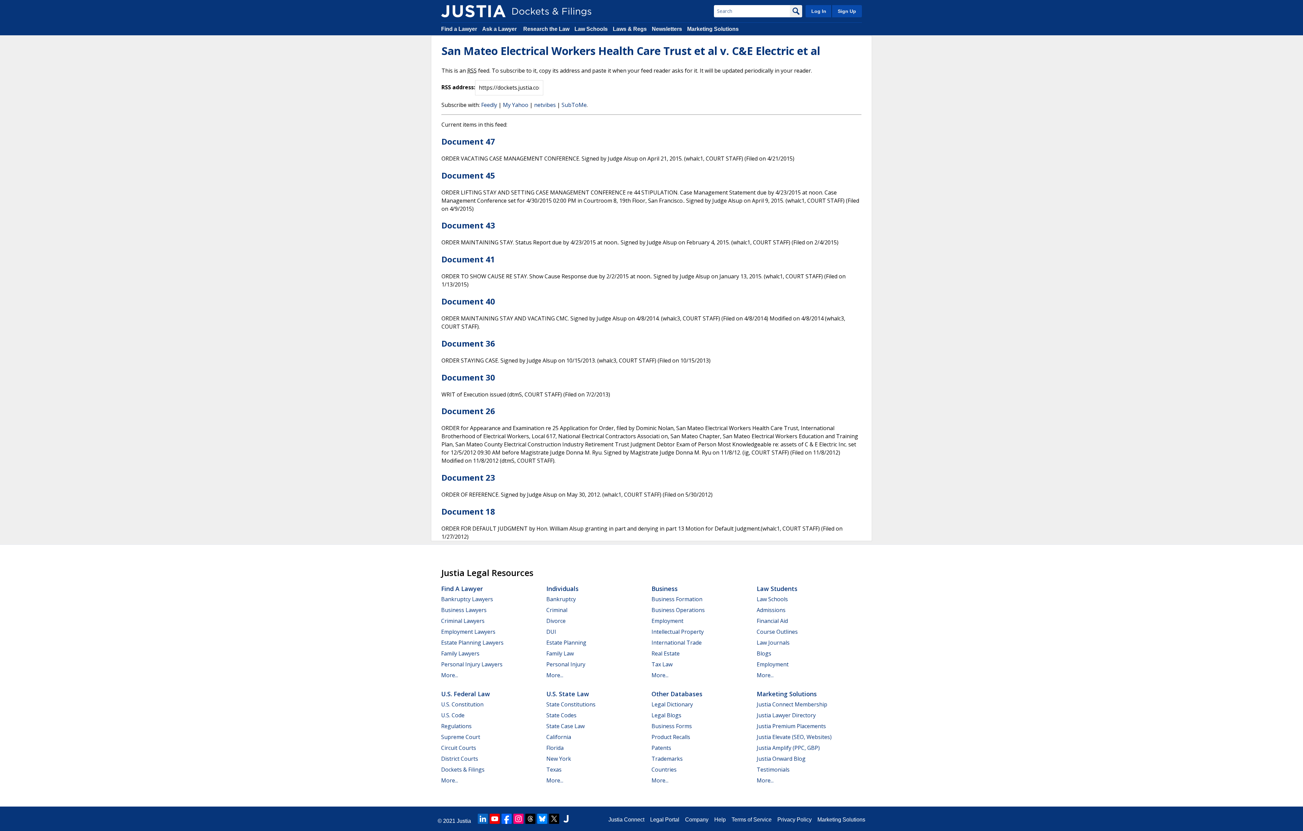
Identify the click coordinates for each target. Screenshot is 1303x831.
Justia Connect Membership (792, 704)
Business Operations (678, 610)
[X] (554, 819)
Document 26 (468, 411)
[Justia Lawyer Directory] (566, 819)
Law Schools (591, 29)
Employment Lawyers (468, 631)
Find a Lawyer (459, 29)
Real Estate (666, 653)
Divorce (556, 621)
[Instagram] (518, 819)
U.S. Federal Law (465, 694)
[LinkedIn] (483, 819)
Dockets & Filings (463, 769)
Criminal (556, 610)
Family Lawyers (460, 653)
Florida (555, 748)
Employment (667, 621)
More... (449, 675)
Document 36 (468, 343)
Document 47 (468, 141)
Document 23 (468, 477)
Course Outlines (777, 631)
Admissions (771, 610)
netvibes (545, 105)
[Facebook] (507, 819)
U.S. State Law (567, 694)
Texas (554, 769)
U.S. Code (453, 715)
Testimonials (773, 769)
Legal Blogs (666, 715)
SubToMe (574, 105)
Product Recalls (671, 737)
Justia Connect (626, 820)
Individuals (562, 589)
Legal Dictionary (672, 704)
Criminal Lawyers (463, 621)
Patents (661, 748)
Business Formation (677, 599)
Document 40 (468, 301)
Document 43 (468, 225)
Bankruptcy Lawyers (467, 599)
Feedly (489, 105)
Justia (464, 821)
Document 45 (468, 175)
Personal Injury (565, 664)
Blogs (764, 653)
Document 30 (468, 377)
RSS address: (458, 87)
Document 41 (468, 259)
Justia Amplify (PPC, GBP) (788, 748)
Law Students (777, 589)
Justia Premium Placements (791, 726)
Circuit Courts (458, 748)
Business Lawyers (464, 610)
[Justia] (473, 11)
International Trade (677, 642)
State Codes (561, 715)
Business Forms (672, 726)
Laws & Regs (630, 29)
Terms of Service (752, 820)
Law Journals (773, 642)
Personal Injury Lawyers (472, 664)
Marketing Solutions (713, 29)
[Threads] (530, 819)
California (558, 737)
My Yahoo (515, 105)
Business (665, 589)
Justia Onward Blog (781, 758)
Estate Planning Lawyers (472, 642)
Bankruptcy (561, 599)
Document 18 (468, 511)
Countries (664, 769)
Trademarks (667, 758)
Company (697, 820)
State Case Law (565, 726)
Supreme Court (460, 737)
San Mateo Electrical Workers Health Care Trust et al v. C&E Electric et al (630, 50)
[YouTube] (495, 819)
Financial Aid (772, 621)
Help (720, 820)
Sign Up (847, 11)
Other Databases (677, 694)
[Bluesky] (542, 819)
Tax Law (662, 664)
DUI (551, 631)
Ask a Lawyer (500, 29)
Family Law (560, 653)
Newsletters (667, 29)
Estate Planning (566, 642)
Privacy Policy (794, 820)
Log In (818, 11)
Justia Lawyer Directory (786, 715)
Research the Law (546, 29)
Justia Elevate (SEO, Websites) (794, 737)
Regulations (456, 726)
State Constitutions (571, 704)
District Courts (459, 758)
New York (558, 758)
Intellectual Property (678, 631)
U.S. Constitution (462, 704)
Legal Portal (664, 820)
